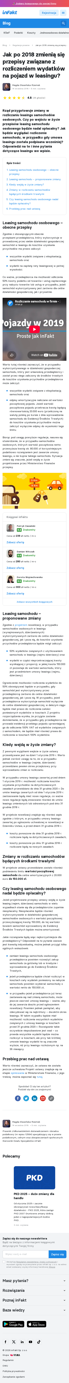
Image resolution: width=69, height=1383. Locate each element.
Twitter (14, 1342)
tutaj (39, 1076)
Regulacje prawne (21, 45)
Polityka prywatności (14, 1371)
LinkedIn (22, 1342)
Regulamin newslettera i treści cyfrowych (36, 1262)
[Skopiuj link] (51, 1099)
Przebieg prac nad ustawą (24, 208)
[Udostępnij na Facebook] (18, 1099)
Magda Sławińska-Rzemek (26, 85)
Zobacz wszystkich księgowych (34, 601)
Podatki (18, 32)
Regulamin (8, 1360)
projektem (21, 624)
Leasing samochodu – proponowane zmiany (35, 179)
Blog (6, 23)
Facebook (5, 1342)
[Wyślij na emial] (43, 1099)
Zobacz (15, 542)
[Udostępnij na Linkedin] (34, 1099)
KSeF (7, 32)
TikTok (39, 1342)
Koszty (31, 32)
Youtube (30, 1342)
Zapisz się (57, 1254)
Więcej (52, 1267)
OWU (5, 1365)
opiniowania (17, 1072)
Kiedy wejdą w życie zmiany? (26, 184)
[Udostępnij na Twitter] (26, 1099)
